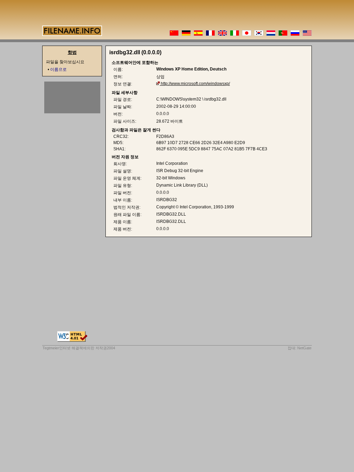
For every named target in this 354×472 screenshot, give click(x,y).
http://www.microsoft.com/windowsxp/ (195, 83)
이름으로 (58, 69)
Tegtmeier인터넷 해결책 (63, 348)
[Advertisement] (72, 97)
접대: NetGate (299, 348)
